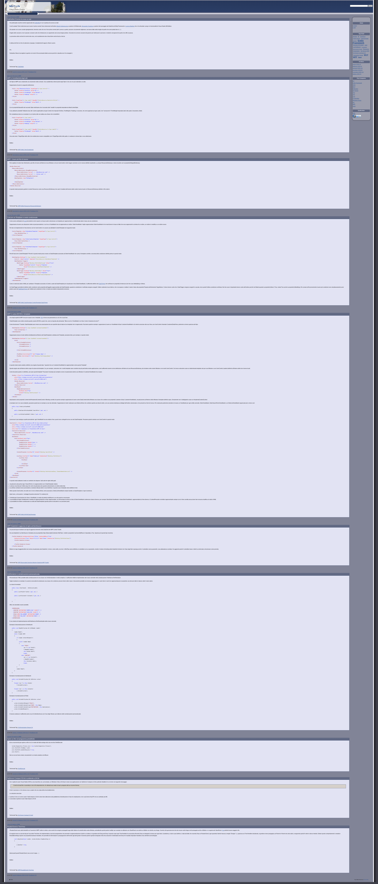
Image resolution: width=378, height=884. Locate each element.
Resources (27, 206)
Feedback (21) (33, 875)
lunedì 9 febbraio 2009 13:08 (20, 875)
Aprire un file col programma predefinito (21, 739)
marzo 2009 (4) (357, 64)
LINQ (366, 45)
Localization (364, 47)
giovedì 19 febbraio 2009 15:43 (21, 519)
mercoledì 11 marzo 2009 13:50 (21, 155)
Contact (355, 26)
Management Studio (357, 49)
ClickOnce (362, 36)
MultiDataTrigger (23, 289)
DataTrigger (102, 283)
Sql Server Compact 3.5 (24, 815)
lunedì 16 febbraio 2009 (7, 523)
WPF (19, 149)
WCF (366, 55)
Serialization (356, 51)
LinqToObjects (357, 47)
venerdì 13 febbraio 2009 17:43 (21, 774)
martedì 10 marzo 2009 (7, 215)
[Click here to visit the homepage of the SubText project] (361, 116)
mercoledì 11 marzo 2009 (7, 76)
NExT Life (14, 6)
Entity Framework (358, 41)
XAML (22, 149)
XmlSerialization (22, 727)
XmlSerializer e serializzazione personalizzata (23, 574)
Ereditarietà (30, 149)
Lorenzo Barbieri (130, 26)
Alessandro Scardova (87, 26)
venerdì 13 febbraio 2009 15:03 (21, 820)
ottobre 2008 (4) (357, 74)
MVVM (26, 514)
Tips (354, 92)
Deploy (355, 41)
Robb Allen (366, 879)
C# (32, 727)
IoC (354, 102)
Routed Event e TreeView (16, 827)
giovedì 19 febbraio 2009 (7, 311)
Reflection (355, 89)
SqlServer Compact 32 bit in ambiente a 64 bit (23, 778)
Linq (354, 96)
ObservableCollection (26, 562)
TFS (354, 94)
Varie (354, 85)
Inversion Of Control (358, 45)
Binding (35, 562)
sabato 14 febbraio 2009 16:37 (21, 732)
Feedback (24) (34, 732)
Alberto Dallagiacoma (62, 26)
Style (25, 149)
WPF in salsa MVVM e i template (18, 314)
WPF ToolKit (45, 562)
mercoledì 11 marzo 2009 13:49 (21, 211)
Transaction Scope (358, 55)
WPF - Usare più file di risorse (17, 159)
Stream (29, 727)
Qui (42, 317)
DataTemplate (28, 302)
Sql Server (355, 90)
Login (354, 27)
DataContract (356, 38)
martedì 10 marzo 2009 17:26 (20, 307)
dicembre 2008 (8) (358, 70)
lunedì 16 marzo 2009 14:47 (20, 72)
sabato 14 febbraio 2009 (7, 571)
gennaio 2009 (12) (358, 68)
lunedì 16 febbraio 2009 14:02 (21, 568)
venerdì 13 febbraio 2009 (7, 736)
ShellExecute (21, 768)
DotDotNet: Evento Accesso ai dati (19, 19)
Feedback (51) (32, 72)
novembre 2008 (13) (358, 72)
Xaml (360, 57)
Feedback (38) (34, 519)
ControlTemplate (36, 302)
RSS (354, 113)
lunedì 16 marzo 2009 (7, 17)
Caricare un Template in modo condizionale (22, 217)
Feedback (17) (33, 307)
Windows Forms (357, 100)
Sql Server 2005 (365, 51)
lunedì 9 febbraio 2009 (7, 824)
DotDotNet (37, 23)
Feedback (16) (33, 568)
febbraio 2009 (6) (357, 66)
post (25, 221)
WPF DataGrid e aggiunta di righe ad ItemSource (24, 526)
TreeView (31, 870)
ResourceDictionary (35, 206)
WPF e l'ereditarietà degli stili (17, 78)
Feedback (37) (34, 820)
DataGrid (39, 562)
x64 (32, 815)
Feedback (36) (34, 155)
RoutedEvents (24, 870)
